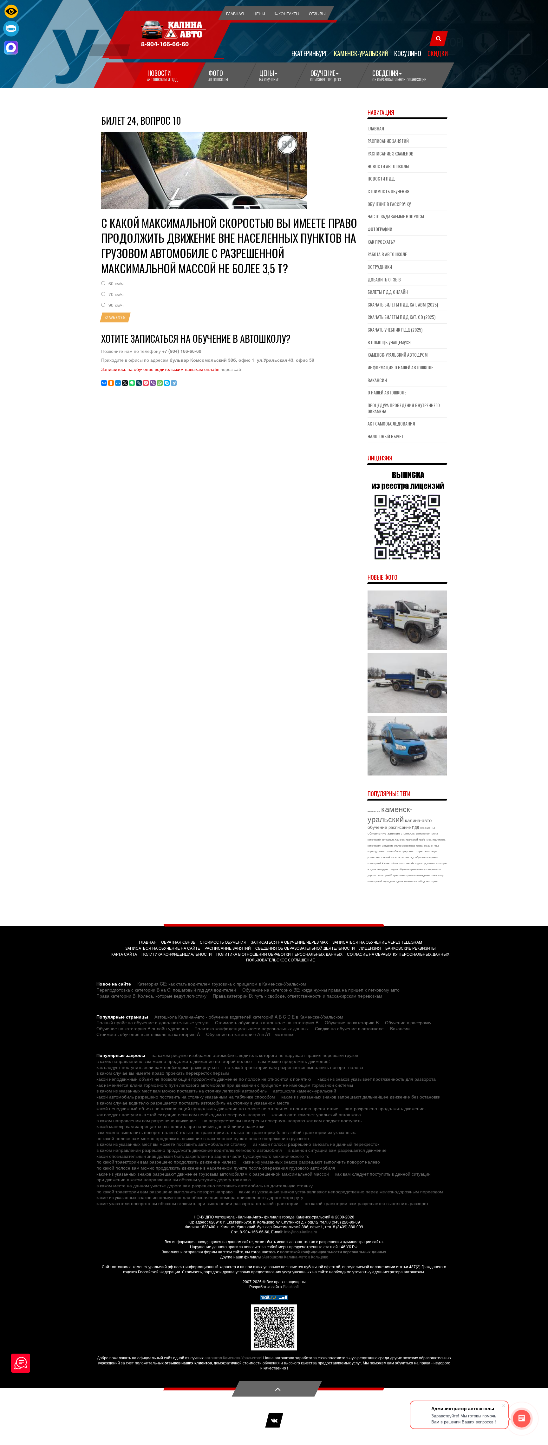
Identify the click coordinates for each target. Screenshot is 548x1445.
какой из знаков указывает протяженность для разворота (376, 1079)
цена (435, 833)
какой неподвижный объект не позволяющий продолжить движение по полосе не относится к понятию (203, 1079)
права (419, 845)
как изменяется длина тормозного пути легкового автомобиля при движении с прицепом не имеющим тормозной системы (224, 1085)
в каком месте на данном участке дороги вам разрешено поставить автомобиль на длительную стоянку (204, 1185)
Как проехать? (381, 241)
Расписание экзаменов (391, 153)
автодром (382, 869)
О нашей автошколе (387, 392)
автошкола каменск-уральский (304, 1090)
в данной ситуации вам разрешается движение (337, 1150)
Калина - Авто (390, 863)
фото (402, 863)
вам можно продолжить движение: (294, 1061)
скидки (394, 869)
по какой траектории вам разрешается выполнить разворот (366, 1203)
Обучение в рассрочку (389, 204)
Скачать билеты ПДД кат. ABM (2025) (403, 304)
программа (408, 851)
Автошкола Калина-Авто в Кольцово (295, 1256)
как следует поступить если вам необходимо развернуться (157, 1067)
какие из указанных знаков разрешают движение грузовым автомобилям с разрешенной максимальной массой (212, 1174)
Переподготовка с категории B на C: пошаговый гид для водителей (166, 989)
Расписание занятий (388, 140)
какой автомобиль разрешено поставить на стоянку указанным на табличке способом (185, 1096)
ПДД (415, 827)
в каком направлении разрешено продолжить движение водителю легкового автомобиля (189, 1150)
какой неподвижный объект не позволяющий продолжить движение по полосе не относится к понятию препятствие (217, 1108)
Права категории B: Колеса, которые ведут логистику (151, 996)
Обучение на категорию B (352, 1022)
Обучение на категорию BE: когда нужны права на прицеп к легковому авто (321, 989)
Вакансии (377, 380)
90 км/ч (115, 305)
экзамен (428, 845)
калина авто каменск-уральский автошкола (316, 1114)
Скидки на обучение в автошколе (349, 1028)
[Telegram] (174, 383)
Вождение (387, 845)
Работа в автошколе (387, 254)
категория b (374, 839)
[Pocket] (146, 383)
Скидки (437, 53)
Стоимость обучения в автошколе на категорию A (148, 1034)
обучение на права (404, 845)
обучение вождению (426, 857)
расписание (399, 827)
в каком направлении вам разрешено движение (146, 1120)
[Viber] (153, 383)
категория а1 (375, 881)
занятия (394, 833)
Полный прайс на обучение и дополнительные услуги (152, 1022)
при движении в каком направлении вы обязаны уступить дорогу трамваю (173, 1179)
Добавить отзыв (384, 279)
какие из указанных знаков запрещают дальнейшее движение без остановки (360, 1096)
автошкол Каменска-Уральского (233, 1357)
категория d (374, 863)
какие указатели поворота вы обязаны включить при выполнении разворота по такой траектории (197, 1203)
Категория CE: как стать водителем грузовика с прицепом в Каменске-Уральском (221, 983)
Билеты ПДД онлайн (388, 291)
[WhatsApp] (160, 383)
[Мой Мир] (118, 383)
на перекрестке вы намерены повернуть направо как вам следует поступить (282, 1120)
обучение (377, 827)
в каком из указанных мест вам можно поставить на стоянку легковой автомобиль (181, 1090)
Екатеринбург (309, 53)
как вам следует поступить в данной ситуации (383, 1174)
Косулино (407, 53)
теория (419, 851)
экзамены (427, 827)
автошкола (374, 811)
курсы (418, 863)
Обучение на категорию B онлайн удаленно (142, 1028)
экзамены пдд (406, 857)
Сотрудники (380, 266)
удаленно (429, 863)
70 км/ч (115, 294)
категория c (374, 845)
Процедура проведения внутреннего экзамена (404, 408)
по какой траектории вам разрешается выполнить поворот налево (294, 1067)
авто (426, 851)
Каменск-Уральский (361, 53)
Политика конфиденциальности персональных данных (251, 1028)
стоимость (408, 833)
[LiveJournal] (139, 383)
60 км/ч (115, 283)
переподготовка (376, 851)
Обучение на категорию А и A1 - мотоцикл (250, 1034)
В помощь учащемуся (389, 342)
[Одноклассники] (111, 383)
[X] (125, 383)
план (393, 857)
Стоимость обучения (388, 191)
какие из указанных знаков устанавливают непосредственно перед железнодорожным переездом (341, 1191)
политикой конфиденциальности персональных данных (333, 1252)
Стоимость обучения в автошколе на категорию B (266, 1022)
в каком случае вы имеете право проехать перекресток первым (162, 1073)
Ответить (115, 317)
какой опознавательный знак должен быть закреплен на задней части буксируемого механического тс (202, 1156)
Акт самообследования (391, 423)
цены (373, 869)
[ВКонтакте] (104, 383)
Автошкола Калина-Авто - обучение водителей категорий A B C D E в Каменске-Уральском (248, 1016)
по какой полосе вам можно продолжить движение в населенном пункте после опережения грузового (202, 1138)
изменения (423, 833)
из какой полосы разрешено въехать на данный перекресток (316, 1144)
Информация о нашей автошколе (400, 367)
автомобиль (394, 851)
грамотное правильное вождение (411, 875)
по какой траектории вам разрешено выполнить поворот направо (164, 1191)
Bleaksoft (291, 1286)
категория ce (385, 875)
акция (434, 851)
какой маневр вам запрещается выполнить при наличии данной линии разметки (180, 1126)
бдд (436, 845)
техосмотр (437, 875)
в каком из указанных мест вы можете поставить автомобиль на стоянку (171, 1144)
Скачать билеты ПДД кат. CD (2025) (401, 316)
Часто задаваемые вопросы (396, 216)
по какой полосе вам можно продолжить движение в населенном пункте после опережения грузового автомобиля (215, 1168)
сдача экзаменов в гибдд (410, 881)
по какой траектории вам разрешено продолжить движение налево (166, 1161)
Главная (376, 128)
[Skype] (167, 383)
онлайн (410, 863)
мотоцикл (432, 881)
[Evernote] (132, 383)
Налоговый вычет (385, 436)
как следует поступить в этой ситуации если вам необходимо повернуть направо (180, 1114)
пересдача (389, 881)
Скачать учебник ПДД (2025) (395, 329)
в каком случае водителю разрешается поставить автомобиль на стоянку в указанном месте (192, 1102)
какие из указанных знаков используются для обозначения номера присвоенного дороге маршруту (199, 1197)
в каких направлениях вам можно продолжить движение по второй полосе (174, 1061)
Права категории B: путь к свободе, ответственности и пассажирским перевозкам (297, 996)
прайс (422, 839)
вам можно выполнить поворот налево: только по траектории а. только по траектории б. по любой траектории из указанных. (226, 1132)
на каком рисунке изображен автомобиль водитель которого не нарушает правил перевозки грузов (255, 1055)
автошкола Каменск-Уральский (400, 839)
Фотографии (380, 229)
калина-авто (418, 820)
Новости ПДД (381, 178)
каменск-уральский (390, 813)
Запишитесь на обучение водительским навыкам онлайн (160, 369)
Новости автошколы (388, 166)
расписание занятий (379, 857)
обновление (377, 833)
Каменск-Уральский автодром (397, 354)
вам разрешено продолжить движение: (385, 1108)
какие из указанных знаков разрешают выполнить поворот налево (311, 1161)
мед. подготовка (436, 839)
